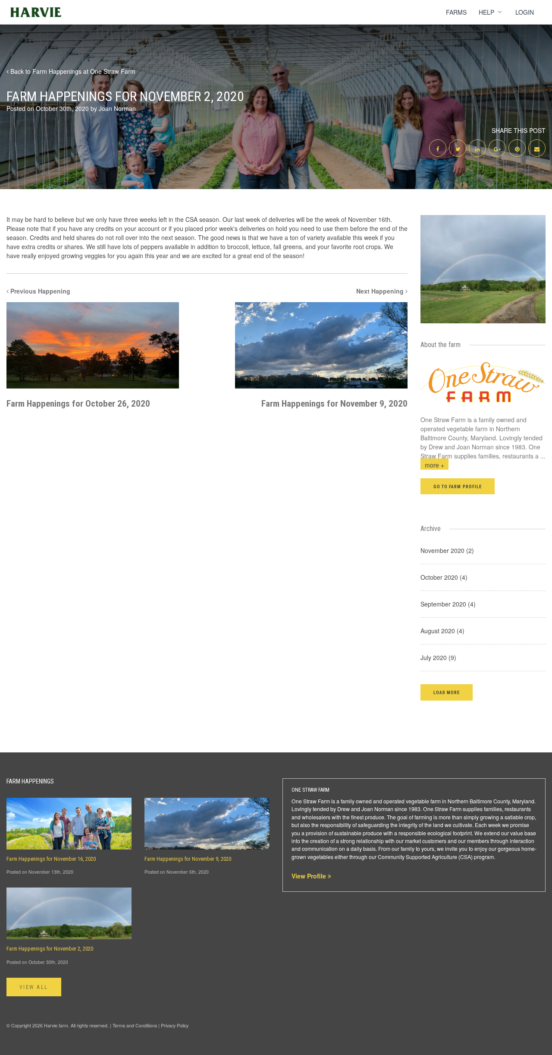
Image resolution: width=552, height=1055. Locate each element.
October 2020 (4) (443, 577)
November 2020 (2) (447, 550)
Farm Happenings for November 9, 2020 (187, 859)
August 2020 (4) (442, 630)
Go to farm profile (457, 487)
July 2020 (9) (438, 657)
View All (33, 987)
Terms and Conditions (135, 1025)
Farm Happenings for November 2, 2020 (49, 949)
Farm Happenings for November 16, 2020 (51, 859)
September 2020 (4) (448, 604)
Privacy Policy (174, 1025)
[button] (446, 692)
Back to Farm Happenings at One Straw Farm (72, 71)
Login (524, 12)
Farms (456, 12)
